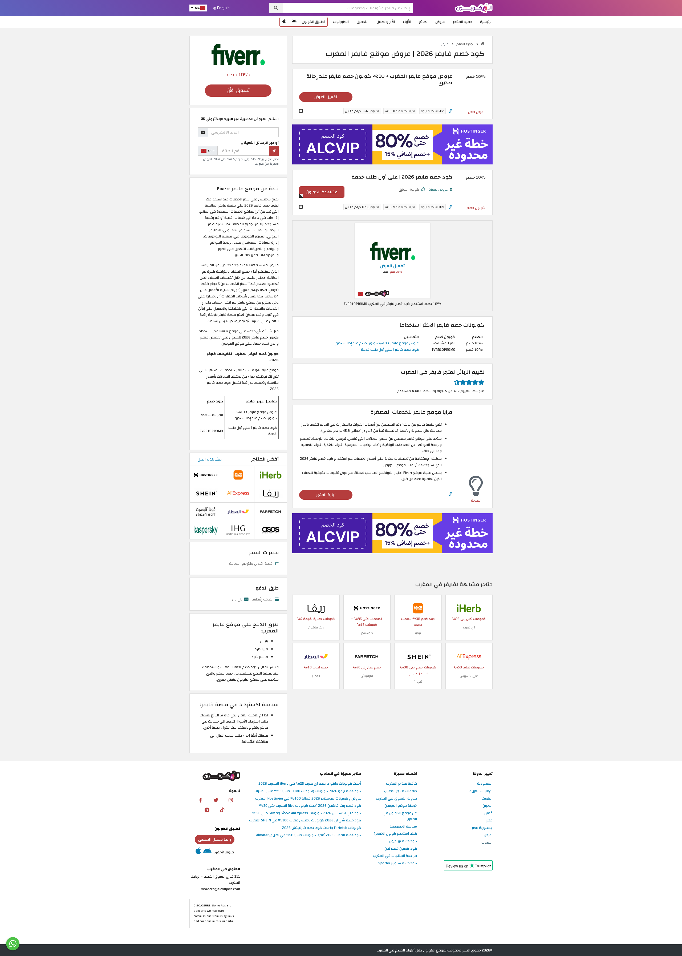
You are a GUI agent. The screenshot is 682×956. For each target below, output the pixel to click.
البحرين (487, 806)
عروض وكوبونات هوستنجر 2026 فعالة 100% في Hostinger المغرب (308, 799)
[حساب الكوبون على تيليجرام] (207, 809)
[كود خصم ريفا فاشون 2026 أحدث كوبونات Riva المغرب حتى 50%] (316, 607)
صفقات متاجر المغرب (400, 791)
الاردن (488, 835)
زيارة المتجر (326, 494)
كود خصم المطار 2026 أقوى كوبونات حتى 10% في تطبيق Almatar (308, 835)
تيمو (418, 633)
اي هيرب (469, 627)
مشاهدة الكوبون (322, 192)
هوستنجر (367, 633)
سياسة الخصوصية (403, 827)
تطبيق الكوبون (313, 21)
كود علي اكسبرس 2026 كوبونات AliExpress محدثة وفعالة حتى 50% (306, 813)
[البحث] (276, 8)
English (223, 8)
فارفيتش (367, 676)
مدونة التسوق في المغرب (396, 799)
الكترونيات (341, 21)
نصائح (423, 21)
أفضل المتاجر (265, 459)
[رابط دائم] (450, 111)
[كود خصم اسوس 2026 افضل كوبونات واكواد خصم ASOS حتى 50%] (271, 529)
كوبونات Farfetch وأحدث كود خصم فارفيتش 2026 (321, 828)
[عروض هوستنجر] (392, 144)
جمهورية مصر (482, 828)
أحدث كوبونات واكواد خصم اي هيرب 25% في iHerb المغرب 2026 (309, 784)
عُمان (488, 813)
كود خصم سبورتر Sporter (397, 863)
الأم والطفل (385, 21)
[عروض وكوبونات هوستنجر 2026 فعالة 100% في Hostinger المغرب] (367, 607)
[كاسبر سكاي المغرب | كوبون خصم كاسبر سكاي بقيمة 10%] (206, 529)
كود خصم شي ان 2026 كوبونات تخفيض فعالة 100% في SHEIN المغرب (305, 820)
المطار (316, 676)
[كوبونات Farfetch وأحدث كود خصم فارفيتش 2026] (367, 656)
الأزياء (407, 21)
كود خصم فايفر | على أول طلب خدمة (390, 349)
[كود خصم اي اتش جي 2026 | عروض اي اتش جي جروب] (238, 529)
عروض (440, 21)
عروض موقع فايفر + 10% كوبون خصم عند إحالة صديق (377, 343)
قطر (489, 820)
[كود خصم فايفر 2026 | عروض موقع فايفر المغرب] (392, 260)
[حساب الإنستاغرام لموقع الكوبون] (231, 799)
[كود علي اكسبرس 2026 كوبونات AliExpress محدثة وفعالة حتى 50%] (469, 656)
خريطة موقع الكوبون (400, 806)
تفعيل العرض (325, 96)
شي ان (418, 681)
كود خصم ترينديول (403, 841)
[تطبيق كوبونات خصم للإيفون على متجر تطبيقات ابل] (284, 21)
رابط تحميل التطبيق (214, 839)
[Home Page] (474, 7)
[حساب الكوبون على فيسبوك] (200, 799)
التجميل (362, 21)
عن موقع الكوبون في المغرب (400, 816)
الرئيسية (486, 21)
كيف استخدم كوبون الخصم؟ (395, 834)
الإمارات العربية (481, 791)
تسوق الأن (238, 90)
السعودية (485, 784)
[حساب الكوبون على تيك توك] (222, 809)
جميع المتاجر (462, 21)
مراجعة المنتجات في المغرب (395, 856)
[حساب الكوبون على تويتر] (216, 799)
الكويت (487, 799)
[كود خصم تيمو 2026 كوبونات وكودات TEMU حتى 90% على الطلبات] (418, 607)
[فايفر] (238, 54)
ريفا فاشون (316, 627)
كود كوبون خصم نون (400, 849)
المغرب (487, 843)
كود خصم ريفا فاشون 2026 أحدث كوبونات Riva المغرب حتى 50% (310, 806)
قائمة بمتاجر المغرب (401, 784)
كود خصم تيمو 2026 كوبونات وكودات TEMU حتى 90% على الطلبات (307, 791)
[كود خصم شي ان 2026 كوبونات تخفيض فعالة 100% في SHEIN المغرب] (418, 656)
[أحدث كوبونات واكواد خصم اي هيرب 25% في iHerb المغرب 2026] (469, 607)
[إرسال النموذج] (274, 151)
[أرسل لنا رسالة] (12, 943)
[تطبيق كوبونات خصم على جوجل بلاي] (294, 21)
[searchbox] (348, 8)
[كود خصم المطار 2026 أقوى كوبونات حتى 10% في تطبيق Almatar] (316, 656)
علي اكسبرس (469, 676)
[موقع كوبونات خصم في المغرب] (482, 44)
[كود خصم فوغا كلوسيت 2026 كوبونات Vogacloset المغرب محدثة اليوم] (206, 511)
